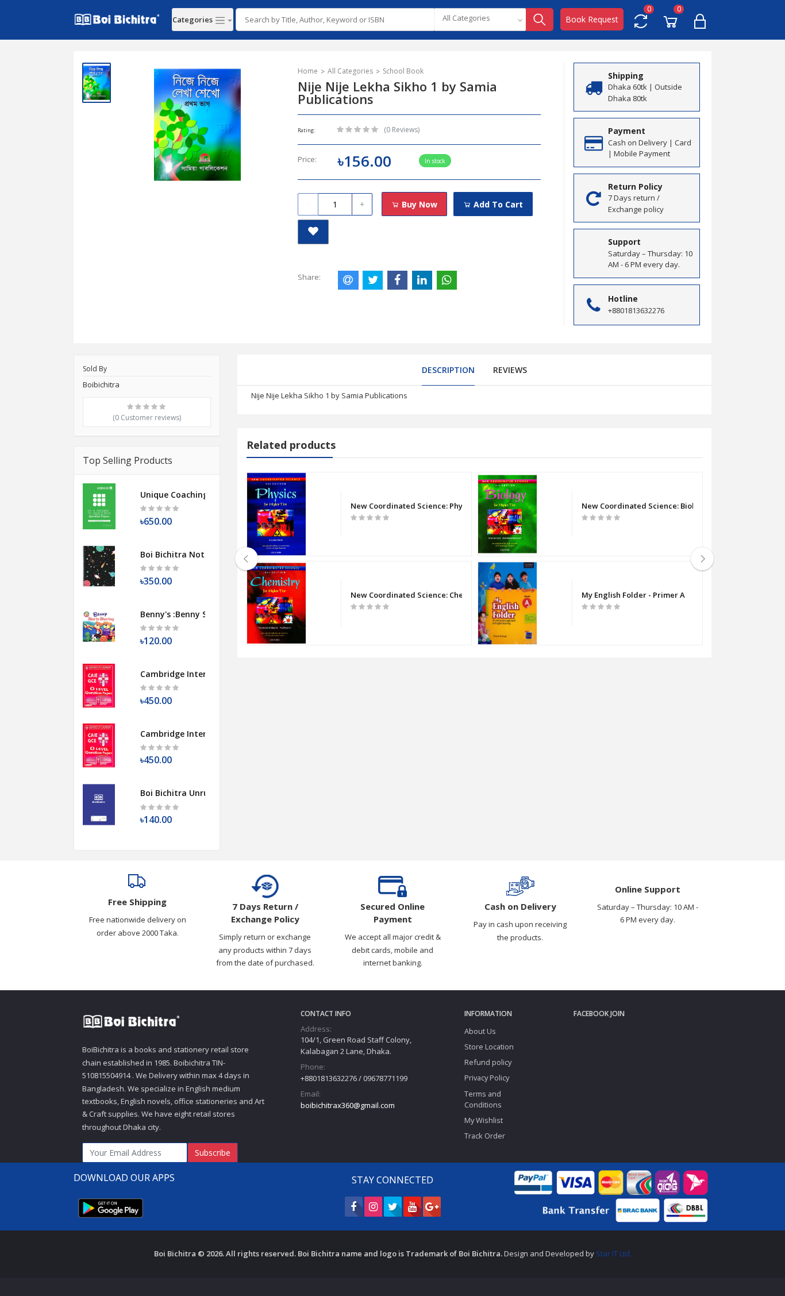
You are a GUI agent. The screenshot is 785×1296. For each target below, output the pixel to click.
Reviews (510, 369)
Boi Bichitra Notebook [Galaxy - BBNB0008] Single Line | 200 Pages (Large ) (172, 554)
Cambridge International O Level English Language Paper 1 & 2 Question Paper (172, 673)
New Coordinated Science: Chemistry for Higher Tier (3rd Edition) (407, 595)
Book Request (591, 19)
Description (448, 369)
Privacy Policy (486, 1077)
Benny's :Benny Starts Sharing (172, 614)
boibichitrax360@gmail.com (348, 1105)
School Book (403, 71)
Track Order (484, 1135)
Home (308, 71)
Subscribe (212, 1152)
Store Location (489, 1046)
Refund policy (487, 1062)
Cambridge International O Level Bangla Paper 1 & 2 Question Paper (172, 733)
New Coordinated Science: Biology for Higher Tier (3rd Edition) (638, 506)
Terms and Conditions (483, 1099)
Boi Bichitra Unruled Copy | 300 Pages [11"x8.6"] (172, 792)
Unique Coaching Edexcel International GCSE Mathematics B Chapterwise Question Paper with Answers (172, 494)
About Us (480, 1031)
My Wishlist (483, 1120)
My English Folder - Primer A (633, 595)
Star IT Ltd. (614, 1253)
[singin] (700, 19)
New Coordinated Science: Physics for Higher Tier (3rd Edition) (407, 506)
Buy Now (418, 204)
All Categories (350, 71)
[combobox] (480, 19)
